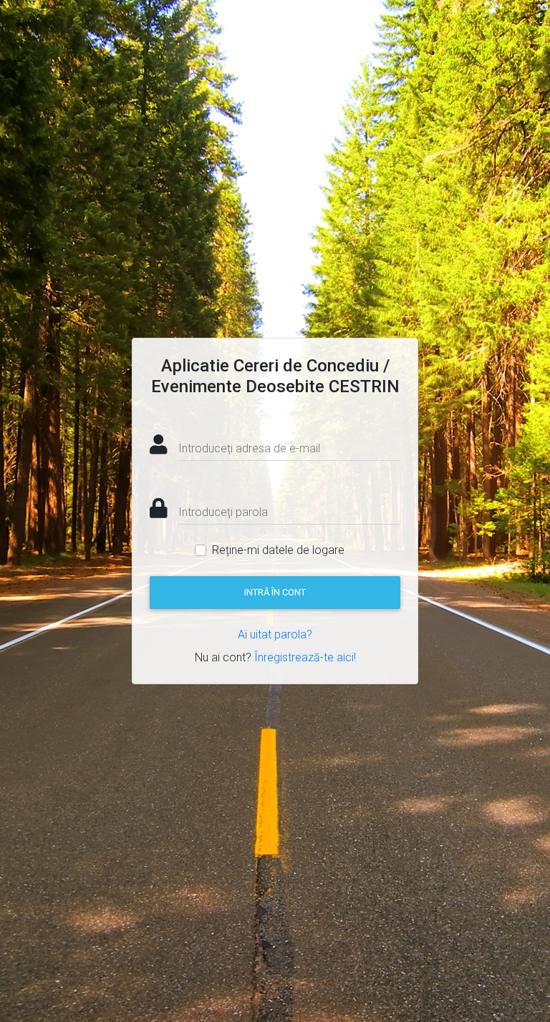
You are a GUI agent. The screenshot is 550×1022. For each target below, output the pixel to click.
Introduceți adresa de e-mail (249, 448)
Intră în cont (275, 592)
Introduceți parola (223, 512)
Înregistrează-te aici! (305, 657)
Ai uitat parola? (275, 634)
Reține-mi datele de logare (278, 550)
